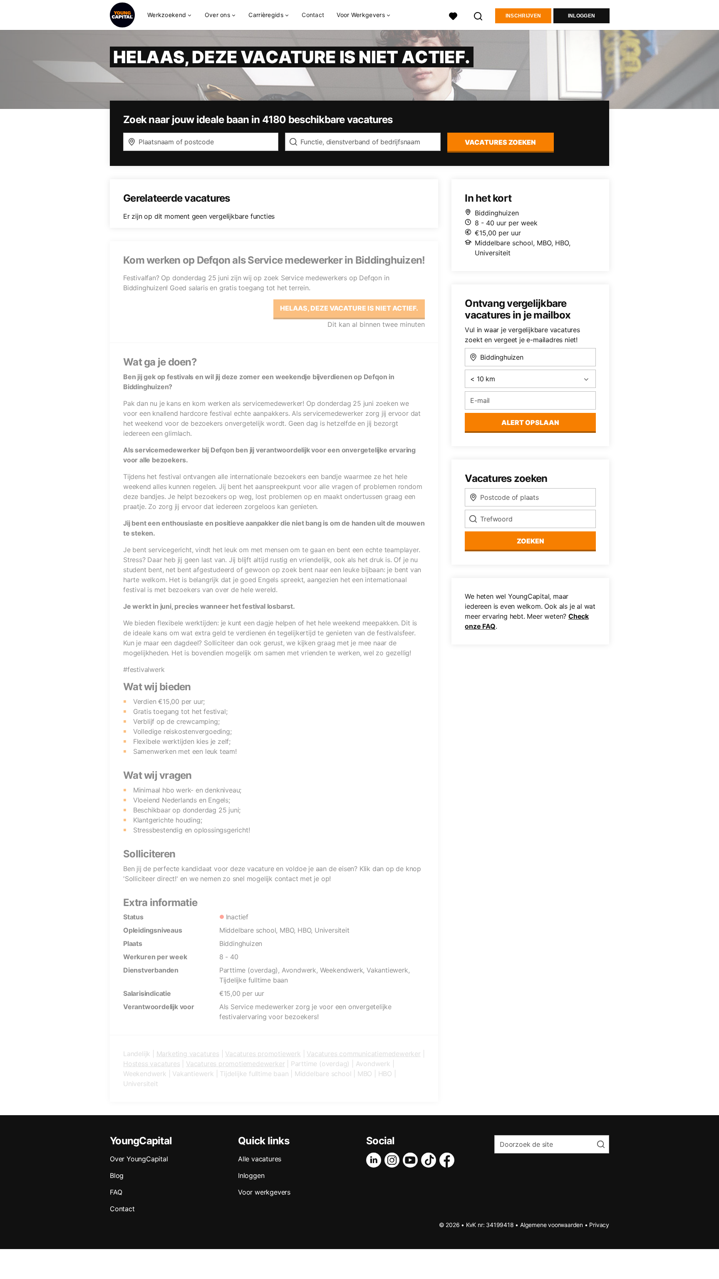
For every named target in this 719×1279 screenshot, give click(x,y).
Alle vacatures (259, 1159)
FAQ (116, 1192)
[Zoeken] (478, 15)
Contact (313, 14)
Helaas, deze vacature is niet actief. (349, 308)
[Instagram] (393, 1160)
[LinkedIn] (375, 1160)
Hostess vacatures (151, 1063)
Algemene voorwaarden (551, 1224)
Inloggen (581, 16)
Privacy (599, 1224)
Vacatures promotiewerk (263, 1053)
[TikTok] (430, 1160)
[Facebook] (448, 1160)
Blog (117, 1175)
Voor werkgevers (264, 1192)
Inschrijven (523, 16)
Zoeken (530, 541)
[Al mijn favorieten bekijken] (453, 15)
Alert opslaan (530, 422)
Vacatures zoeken (500, 142)
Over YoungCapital (139, 1159)
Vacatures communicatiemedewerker (364, 1053)
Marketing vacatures (187, 1053)
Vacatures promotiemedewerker (235, 1063)
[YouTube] (412, 1160)
